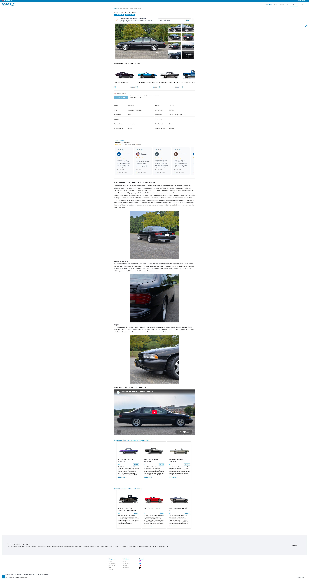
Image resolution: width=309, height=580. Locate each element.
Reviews (281, 4)
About (275, 4)
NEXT (188, 20)
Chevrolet (131, 8)
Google (125, 172)
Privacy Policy (300, 577)
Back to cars (116, 8)
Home (121, 8)
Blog (287, 4)
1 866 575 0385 (8, 0)
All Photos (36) (188, 55)
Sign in (302, 4)
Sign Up (294, 545)
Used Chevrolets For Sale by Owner (127, 489)
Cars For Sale (125, 8)
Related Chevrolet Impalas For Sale (127, 64)
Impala (135, 8)
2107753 (139, 8)
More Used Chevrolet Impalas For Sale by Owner (131, 440)
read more (120, 169)
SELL (294, 4)
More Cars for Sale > (125, 22)
